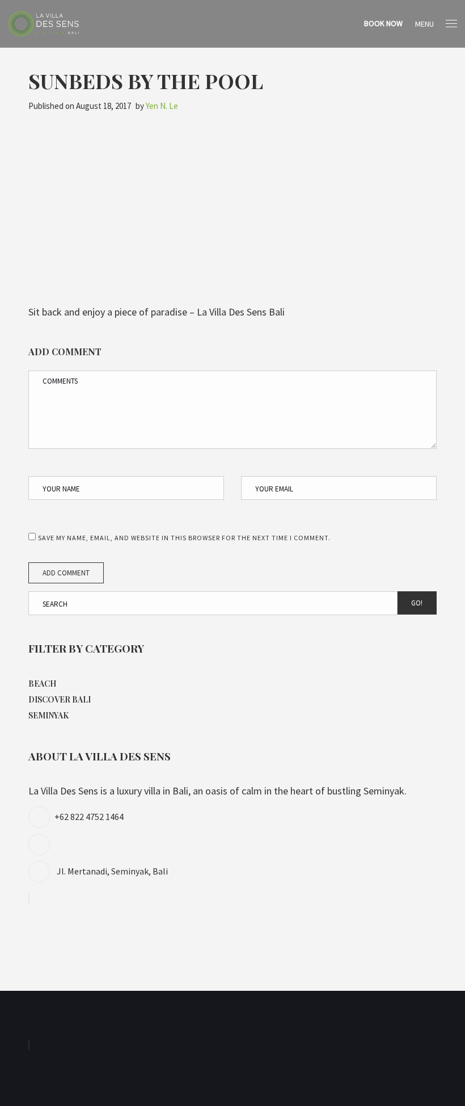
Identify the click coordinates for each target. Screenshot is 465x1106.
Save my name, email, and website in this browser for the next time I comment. (184, 537)
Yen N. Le (162, 105)
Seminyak (48, 715)
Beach (42, 683)
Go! (416, 603)
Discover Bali (59, 699)
